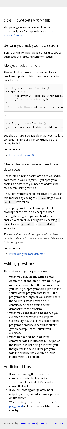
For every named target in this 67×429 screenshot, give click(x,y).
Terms (43, 423)
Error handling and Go (22, 155)
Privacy (32, 423)
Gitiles (22, 423)
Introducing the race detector (26, 254)
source (59, 423)
